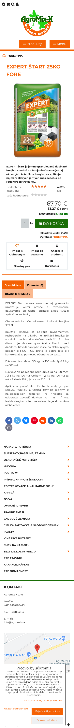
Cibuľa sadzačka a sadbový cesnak (31, 525)
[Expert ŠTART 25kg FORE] (37, 121)
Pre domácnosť (16, 571)
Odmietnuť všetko (47, 720)
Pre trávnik (13, 558)
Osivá (8, 499)
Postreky (11, 472)
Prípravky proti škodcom (23, 479)
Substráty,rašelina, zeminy (24, 453)
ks (31, 223)
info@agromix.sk (14, 622)
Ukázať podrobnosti (16, 708)
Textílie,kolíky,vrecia (20, 551)
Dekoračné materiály (20, 459)
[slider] (39, 186)
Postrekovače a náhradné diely (29, 486)
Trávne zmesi (14, 512)
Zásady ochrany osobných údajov (43, 700)
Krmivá (9, 492)
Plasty (9, 531)
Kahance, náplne (16, 564)
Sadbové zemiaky (17, 518)
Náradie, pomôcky (17, 446)
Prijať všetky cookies (47, 711)
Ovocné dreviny (16, 505)
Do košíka (53, 223)
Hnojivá (10, 466)
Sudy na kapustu (16, 545)
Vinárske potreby (17, 538)
